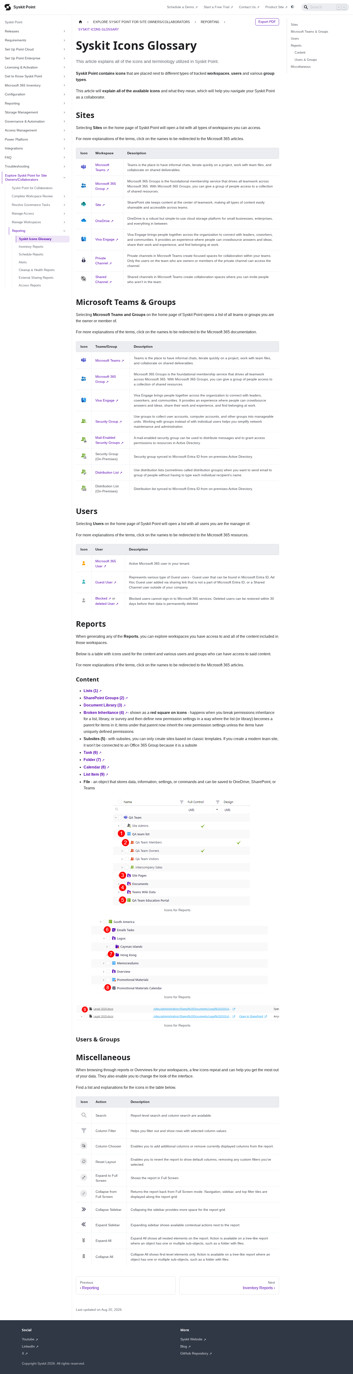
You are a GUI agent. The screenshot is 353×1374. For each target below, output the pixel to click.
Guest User (104, 582)
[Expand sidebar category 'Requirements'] (64, 40)
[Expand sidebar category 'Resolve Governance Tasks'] (64, 205)
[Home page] (80, 22)
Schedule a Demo (180, 7)
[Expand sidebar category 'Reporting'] (64, 103)
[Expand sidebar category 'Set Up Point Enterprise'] (64, 58)
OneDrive (102, 221)
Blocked (101, 598)
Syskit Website (191, 1339)
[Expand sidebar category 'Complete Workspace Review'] (64, 196)
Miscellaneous (301, 66)
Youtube (28, 1339)
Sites (294, 24)
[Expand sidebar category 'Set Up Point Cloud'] (64, 49)
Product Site (274, 7)
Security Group (106, 421)
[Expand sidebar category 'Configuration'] (64, 94)
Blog (183, 1346)
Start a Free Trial (216, 7)
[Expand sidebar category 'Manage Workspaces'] (64, 222)
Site (98, 205)
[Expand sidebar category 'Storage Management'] (64, 112)
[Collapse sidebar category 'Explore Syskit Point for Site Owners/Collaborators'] (64, 178)
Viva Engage (105, 239)
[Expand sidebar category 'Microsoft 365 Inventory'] (64, 85)
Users (295, 38)
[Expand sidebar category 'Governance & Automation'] (64, 122)
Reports (296, 45)
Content (300, 52)
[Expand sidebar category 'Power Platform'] (64, 140)
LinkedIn (28, 1346)
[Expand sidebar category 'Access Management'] (64, 130)
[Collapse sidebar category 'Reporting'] (64, 231)
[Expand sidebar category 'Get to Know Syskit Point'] (64, 76)
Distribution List (107, 472)
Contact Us (247, 7)
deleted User (105, 604)
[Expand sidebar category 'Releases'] (64, 31)
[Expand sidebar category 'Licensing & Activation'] (64, 67)
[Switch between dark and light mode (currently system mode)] (292, 6)
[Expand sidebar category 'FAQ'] (64, 158)
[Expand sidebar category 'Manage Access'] (64, 213)
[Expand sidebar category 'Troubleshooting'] (64, 166)
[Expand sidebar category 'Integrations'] (64, 148)
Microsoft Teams (107, 360)
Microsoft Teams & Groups (309, 31)
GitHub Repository (194, 1353)
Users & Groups (306, 60)
